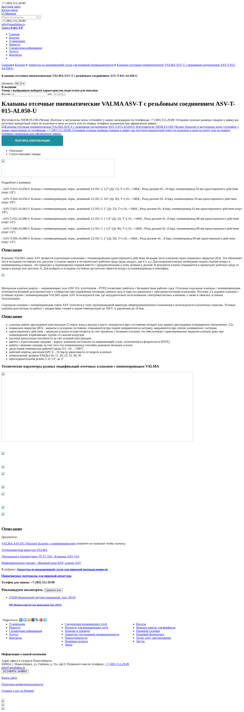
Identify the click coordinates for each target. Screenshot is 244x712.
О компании (17, 624)
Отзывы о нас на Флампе (18, 690)
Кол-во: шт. (27, 94)
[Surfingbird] (45, 619)
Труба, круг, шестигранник (153, 637)
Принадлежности (76, 637)
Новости (14, 627)
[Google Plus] (41, 619)
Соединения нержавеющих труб (86, 624)
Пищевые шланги (76, 641)
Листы (140, 641)
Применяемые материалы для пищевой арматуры (36, 575)
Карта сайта (9, 677)
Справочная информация (25, 631)
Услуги (13, 634)
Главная (7, 64)
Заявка (12, 27)
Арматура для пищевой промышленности (92, 634)
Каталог (20, 64)
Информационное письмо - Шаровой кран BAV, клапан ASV (41, 563)
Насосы (141, 624)
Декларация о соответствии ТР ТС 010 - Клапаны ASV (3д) (40, 556)
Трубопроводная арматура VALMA (24, 550)
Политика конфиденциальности (22, 684)
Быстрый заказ (11, 6)
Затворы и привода (77, 631)
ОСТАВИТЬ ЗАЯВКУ (15, 671)
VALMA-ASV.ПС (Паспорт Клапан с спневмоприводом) (39, 543)
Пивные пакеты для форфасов (155, 627)
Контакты (15, 637)
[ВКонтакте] (21, 619)
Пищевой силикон (148, 631)
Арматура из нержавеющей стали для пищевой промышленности (71, 64)
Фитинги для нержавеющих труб (86, 627)
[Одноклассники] (29, 619)
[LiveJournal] (37, 619)
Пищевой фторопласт (150, 634)
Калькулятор (10, 10)
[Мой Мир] (33, 619)
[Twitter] (25, 619)
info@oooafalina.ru (13, 24)
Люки (68, 644)
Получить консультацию (32, 140)
